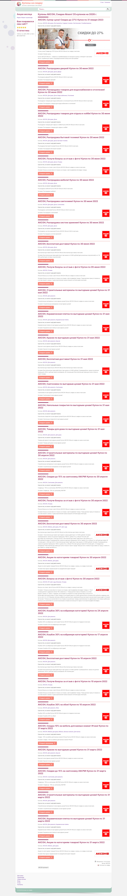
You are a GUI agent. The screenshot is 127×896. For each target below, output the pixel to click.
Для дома (50, 23)
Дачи (55, 71)
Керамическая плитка (62, 319)
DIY (60, 527)
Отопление (71, 95)
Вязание (58, 582)
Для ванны (77, 731)
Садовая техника (67, 23)
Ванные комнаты (69, 731)
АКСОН (45, 23)
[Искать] (108, 9)
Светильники (77, 23)
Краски (58, 341)
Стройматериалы (86, 23)
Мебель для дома (53, 731)
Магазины (20, 875)
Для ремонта (51, 296)
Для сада (64, 527)
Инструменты (58, 23)
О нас (102, 2)
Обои (57, 708)
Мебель (50, 527)
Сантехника (61, 204)
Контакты (107, 2)
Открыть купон (44, 62)
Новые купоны (21, 879)
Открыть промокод (46, 743)
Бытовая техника (62, 140)
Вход (18, 881)
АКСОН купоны (43, 867)
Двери (59, 71)
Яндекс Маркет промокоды (25, 17)
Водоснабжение (62, 95)
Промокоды (20, 877)
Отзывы (60, 162)
